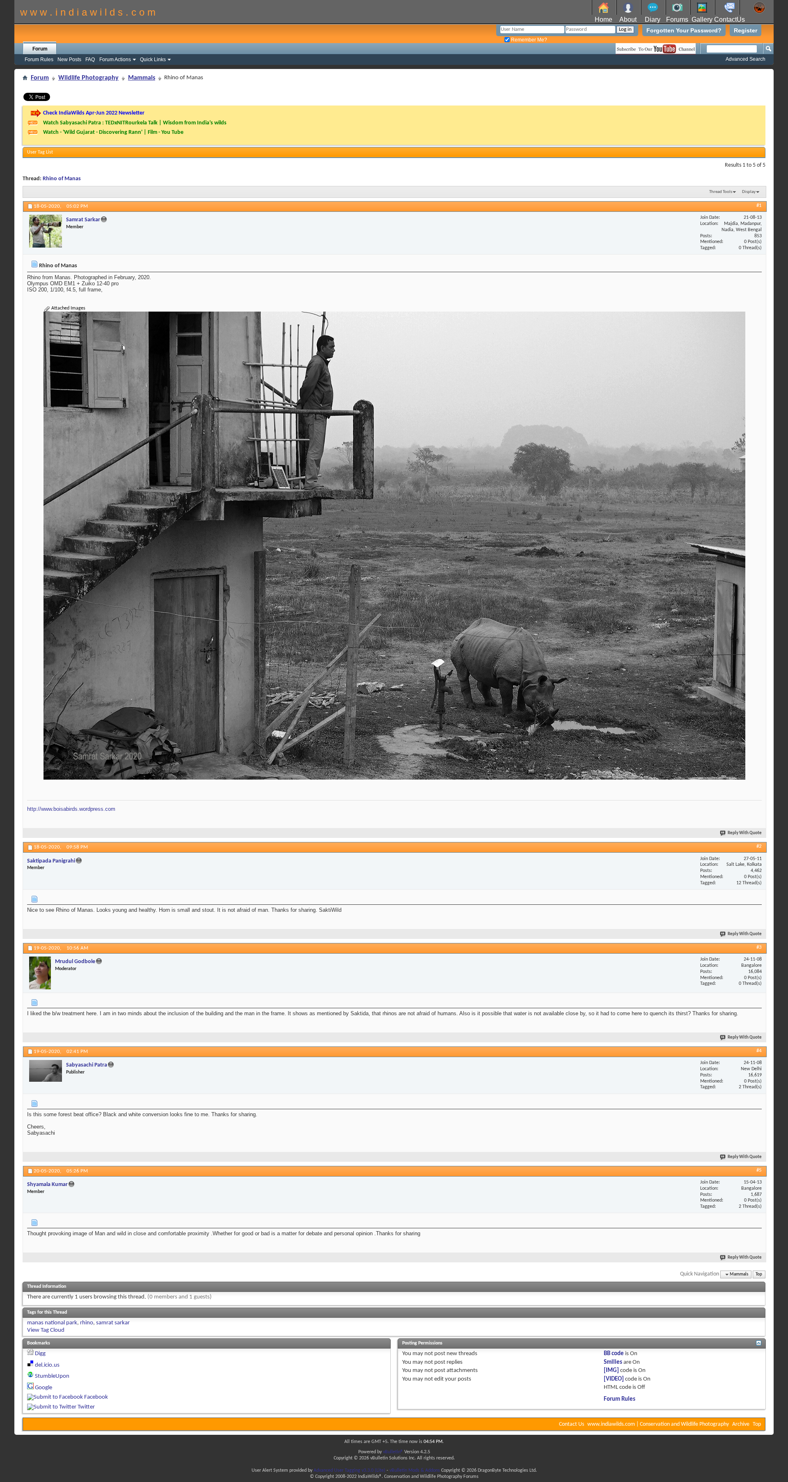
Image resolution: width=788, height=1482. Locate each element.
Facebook (96, 1397)
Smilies (613, 1362)
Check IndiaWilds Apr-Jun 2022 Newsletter (93, 113)
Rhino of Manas (62, 179)
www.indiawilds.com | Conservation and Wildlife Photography (658, 1424)
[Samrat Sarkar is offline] (45, 231)
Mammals (141, 78)
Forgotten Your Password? (684, 30)
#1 (759, 205)
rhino (86, 1323)
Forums (677, 19)
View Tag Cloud (45, 1330)
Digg (40, 1354)
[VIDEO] (614, 1379)
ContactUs (729, 19)
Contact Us (571, 1424)
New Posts (69, 59)
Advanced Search (745, 59)
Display (749, 192)
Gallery (702, 19)
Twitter (86, 1407)
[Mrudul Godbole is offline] (40, 973)
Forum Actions (115, 59)
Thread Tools (720, 192)
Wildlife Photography (88, 78)
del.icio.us (47, 1365)
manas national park (52, 1323)
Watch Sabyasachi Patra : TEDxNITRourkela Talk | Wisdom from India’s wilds (135, 123)
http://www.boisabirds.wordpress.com (71, 809)
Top (759, 1274)
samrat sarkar (113, 1323)
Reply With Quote (745, 833)
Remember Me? (528, 40)
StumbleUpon (52, 1376)
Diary (652, 19)
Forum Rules (39, 59)
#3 (759, 947)
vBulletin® (393, 1452)
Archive (740, 1424)
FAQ (90, 59)
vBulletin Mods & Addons (414, 1470)
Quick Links (153, 59)
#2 (759, 846)
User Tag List (40, 152)
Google (43, 1388)
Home (603, 19)
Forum (40, 49)
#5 (759, 1170)
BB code (614, 1354)
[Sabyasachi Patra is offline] (45, 1071)
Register (745, 30)
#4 (759, 1050)
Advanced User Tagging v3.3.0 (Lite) (349, 1470)
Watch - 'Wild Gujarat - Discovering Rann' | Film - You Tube (113, 132)
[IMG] (611, 1370)
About (628, 19)
